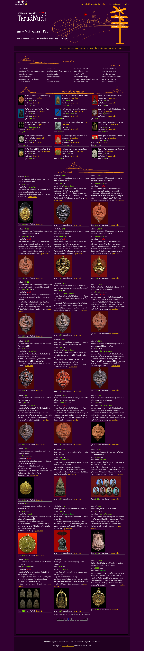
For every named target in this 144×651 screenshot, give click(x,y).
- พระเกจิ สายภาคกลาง (25, 74)
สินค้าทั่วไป (94, 48)
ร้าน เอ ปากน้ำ (37, 103)
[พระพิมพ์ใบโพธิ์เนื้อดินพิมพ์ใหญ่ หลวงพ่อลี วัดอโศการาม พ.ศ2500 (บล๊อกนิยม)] (99, 331)
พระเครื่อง (84, 48)
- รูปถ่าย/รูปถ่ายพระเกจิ (108, 79)
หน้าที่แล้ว (60, 619)
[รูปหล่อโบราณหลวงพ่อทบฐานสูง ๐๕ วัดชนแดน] (61, 609)
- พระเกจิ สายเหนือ (52, 74)
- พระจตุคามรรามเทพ (53, 82)
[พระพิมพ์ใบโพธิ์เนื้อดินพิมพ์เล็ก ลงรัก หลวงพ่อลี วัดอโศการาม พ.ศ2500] (63, 223)
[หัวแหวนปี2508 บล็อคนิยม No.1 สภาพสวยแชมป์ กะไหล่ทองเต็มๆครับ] (25, 222)
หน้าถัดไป (83, 619)
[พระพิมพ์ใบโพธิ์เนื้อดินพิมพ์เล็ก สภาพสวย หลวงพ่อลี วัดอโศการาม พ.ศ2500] (99, 223)
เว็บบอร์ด (104, 48)
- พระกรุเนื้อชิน (50, 69)
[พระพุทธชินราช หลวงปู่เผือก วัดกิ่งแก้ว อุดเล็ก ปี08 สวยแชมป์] (60, 497)
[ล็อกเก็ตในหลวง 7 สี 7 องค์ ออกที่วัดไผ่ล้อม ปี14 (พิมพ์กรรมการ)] (106, 497)
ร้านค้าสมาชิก (94, 4)
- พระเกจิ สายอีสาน (24, 77)
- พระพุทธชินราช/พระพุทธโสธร (111, 77)
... (78, 619)
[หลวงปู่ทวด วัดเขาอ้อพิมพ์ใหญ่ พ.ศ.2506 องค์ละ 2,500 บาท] (29, 609)
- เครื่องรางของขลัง (24, 82)
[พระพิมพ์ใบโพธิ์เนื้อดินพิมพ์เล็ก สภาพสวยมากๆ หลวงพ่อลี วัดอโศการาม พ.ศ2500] (26, 276)
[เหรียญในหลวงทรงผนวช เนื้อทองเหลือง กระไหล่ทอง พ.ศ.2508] (26, 498)
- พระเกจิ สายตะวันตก (53, 77)
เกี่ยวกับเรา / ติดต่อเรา (117, 48)
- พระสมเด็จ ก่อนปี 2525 (81, 69)
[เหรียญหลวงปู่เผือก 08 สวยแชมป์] (98, 551)
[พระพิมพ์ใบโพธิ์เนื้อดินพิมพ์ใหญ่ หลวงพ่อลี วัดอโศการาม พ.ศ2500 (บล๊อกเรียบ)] (63, 442)
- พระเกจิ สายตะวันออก (108, 74)
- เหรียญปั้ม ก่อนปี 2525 (80, 71)
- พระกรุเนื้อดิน (23, 69)
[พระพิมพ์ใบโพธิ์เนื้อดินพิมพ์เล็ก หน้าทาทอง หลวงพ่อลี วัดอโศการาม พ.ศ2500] (99, 276)
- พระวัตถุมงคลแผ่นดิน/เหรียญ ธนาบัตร (85, 79)
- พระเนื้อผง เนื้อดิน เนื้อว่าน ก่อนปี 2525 (31, 71)
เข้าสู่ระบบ (116, 4)
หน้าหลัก (84, 4)
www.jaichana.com (68, 646)
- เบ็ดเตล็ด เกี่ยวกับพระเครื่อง (110, 82)
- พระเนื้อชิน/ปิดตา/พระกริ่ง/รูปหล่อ (29, 79)
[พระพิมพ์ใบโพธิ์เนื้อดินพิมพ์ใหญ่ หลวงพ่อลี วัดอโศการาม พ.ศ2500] (26, 388)
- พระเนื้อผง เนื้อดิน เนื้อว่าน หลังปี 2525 (58, 71)
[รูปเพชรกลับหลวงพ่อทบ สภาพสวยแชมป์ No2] (62, 551)
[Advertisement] (72, 628)
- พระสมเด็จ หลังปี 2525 (108, 69)
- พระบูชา (49, 79)
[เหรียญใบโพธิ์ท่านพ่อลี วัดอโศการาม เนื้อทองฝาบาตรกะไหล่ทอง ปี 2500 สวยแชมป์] (98, 608)
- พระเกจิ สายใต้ (78, 74)
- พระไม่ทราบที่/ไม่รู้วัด (80, 82)
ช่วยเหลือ (125, 4)
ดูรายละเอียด (38, 98)
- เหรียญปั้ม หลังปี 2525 (108, 71)
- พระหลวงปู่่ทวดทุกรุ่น (80, 77)
